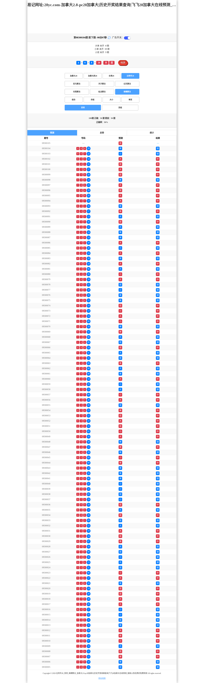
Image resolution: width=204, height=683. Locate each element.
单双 (130, 100)
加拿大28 (73, 76)
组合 (73, 100)
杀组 (92, 100)
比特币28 (130, 76)
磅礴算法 (127, 92)
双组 (120, 108)
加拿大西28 (92, 76)
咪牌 (123, 62)
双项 (83, 108)
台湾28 (111, 76)
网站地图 (102, 678)
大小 (111, 100)
